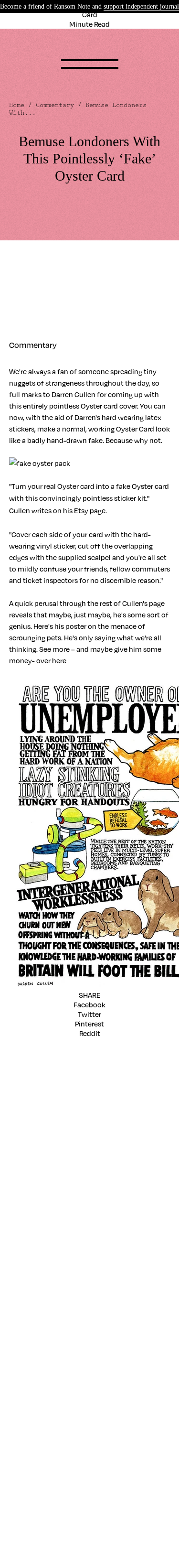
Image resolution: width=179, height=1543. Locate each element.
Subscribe (25, 1227)
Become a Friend (36, 1198)
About (19, 1189)
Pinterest (89, 1023)
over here (51, 660)
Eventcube (26, 1309)
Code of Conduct (37, 1217)
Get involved (29, 1134)
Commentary (55, 105)
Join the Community (42, 1208)
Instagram (25, 1078)
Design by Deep (34, 1347)
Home (16, 105)
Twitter (89, 1014)
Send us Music (32, 1143)
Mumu (20, 1318)
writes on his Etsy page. (69, 510)
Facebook (89, 1004)
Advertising (27, 1263)
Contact (22, 1124)
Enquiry (21, 1153)
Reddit (89, 1033)
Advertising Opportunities (51, 1273)
